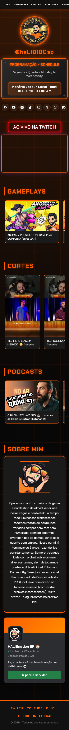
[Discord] (63, 107)
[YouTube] (13, 107)
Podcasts (51, 4)
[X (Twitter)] (47, 107)
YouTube (34, 708)
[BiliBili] (22, 107)
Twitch (17, 708)
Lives (6, 4)
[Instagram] (38, 107)
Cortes (36, 4)
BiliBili (52, 708)
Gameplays (21, 4)
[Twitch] (5, 107)
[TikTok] (30, 107)
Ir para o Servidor (34, 675)
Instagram (42, 716)
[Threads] (55, 107)
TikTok (23, 716)
